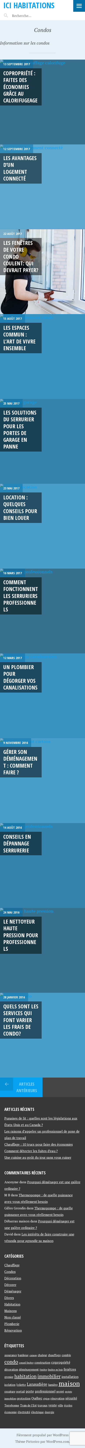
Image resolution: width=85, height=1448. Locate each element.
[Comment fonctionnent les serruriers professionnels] (42, 611)
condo (11, 1362)
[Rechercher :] (30, 15)
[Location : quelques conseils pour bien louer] (42, 526)
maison (69, 1383)
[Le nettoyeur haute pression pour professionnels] (42, 950)
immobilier (49, 1376)
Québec (36, 1398)
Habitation (12, 1304)
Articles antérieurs (26, 1087)
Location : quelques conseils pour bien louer (20, 507)
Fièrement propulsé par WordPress (43, 1435)
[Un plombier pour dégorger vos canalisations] (42, 695)
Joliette (21, 1385)
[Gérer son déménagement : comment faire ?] (42, 780)
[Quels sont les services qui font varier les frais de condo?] (42, 1035)
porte (30, 1391)
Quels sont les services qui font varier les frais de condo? (20, 1020)
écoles (68, 1405)
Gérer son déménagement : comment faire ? (20, 762)
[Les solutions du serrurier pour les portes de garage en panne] (42, 441)
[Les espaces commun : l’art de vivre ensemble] (42, 356)
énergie (49, 1412)
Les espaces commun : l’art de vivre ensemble (19, 338)
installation (69, 1377)
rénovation (58, 1398)
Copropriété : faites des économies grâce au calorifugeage (20, 86)
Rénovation (13, 1330)
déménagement (29, 1369)
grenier (9, 1377)
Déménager (12, 1291)
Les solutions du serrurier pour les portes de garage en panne (19, 429)
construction (42, 1362)
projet (60, 1391)
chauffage (54, 1355)
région (46, 1398)
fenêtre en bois (55, 1369)
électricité (24, 1412)
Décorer (10, 1284)
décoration (11, 1369)
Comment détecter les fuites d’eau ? (31, 1151)
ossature (9, 1391)
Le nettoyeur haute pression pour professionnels (20, 935)
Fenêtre (43, 1369)
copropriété (60, 1362)
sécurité (71, 1398)
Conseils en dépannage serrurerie (17, 843)
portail (20, 1391)
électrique (37, 1412)
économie (10, 1412)
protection (24, 1398)
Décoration (12, 1278)
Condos (10, 1271)
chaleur (42, 1355)
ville (60, 1405)
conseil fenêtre (26, 1362)
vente (52, 1405)
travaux (43, 1405)
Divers (9, 1298)
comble (66, 1355)
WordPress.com (57, 1441)
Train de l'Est (28, 1405)
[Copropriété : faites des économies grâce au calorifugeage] (42, 102)
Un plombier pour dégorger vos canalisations (20, 677)
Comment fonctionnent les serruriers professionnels (20, 595)
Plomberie (11, 1324)
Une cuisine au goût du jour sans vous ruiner (37, 1157)
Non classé (12, 1317)
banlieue (23, 1355)
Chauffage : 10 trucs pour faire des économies (38, 1144)
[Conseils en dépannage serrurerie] (42, 865)
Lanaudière (37, 1384)
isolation (9, 1385)
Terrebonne (11, 1405)
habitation (25, 1376)
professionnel (45, 1391)
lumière (53, 1385)
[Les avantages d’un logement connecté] (42, 186)
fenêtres (70, 1369)
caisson (33, 1355)
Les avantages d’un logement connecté (20, 168)
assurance (10, 1355)
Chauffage (12, 1265)
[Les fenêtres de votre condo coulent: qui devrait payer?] (42, 271)
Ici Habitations (28, 5)
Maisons (10, 1311)
